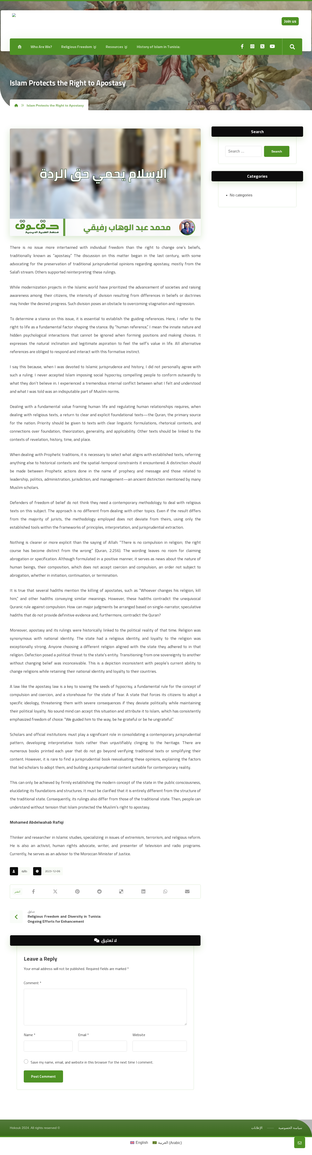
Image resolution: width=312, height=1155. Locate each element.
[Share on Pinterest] (77, 891)
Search (276, 151)
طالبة (24, 871)
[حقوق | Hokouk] (51, 26)
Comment (32, 982)
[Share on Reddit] (99, 891)
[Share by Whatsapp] (165, 891)
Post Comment (43, 1076)
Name (29, 1034)
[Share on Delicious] (121, 891)
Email (83, 1034)
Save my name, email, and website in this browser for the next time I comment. (92, 1062)
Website (138, 1034)
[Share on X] (55, 891)
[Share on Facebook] (33, 891)
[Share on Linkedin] (143, 891)
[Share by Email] (187, 891)
